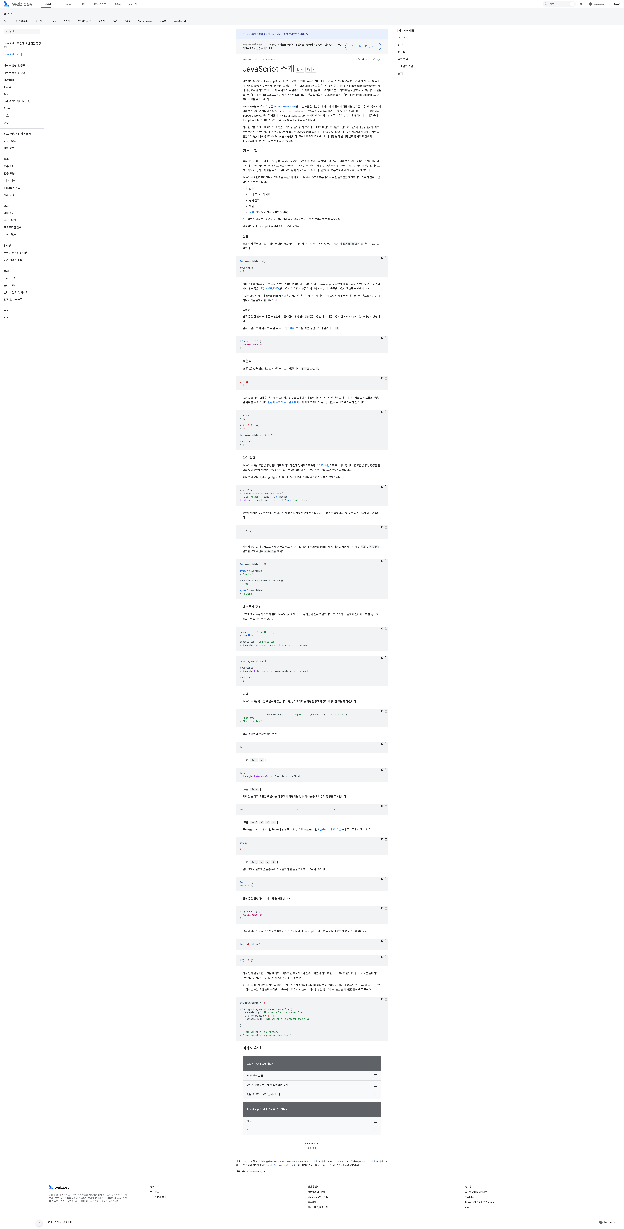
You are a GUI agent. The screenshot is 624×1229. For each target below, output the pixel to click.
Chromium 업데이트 (318, 1197)
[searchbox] (22, 31)
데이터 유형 (322, 465)
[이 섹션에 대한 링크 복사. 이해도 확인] (264, 1049)
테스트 (163, 21)
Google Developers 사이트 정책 (281, 1165)
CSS (127, 21)
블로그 (117, 3)
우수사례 (132, 3)
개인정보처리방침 (63, 1222)
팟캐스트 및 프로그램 (318, 1207)
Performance (144, 21)
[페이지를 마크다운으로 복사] (309, 69)
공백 (251, 212)
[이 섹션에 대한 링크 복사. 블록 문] (253, 310)
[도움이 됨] (374, 59)
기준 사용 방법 (99, 3)
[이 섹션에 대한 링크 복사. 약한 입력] (258, 458)
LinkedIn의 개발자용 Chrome (479, 1202)
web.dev (247, 59)
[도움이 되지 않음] (379, 59)
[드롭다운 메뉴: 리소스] (55, 4)
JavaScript (180, 21)
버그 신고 (154, 1191)
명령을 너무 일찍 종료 (329, 829)
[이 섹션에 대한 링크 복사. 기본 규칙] (261, 151)
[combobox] (559, 4)
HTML (53, 21)
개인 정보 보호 (21, 21)
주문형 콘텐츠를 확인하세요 (295, 34)
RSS (467, 1207)
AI (5, 21)
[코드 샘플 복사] (386, 258)
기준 (83, 3)
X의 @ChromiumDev (476, 1191)
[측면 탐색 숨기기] (39, 1223)
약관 (50, 1222)
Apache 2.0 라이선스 (367, 1161)
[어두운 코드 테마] (382, 258)
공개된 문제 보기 (158, 1197)
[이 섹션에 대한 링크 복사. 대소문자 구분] (264, 607)
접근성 (38, 21)
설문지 (101, 21)
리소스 (48, 3)
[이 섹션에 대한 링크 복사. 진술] (251, 236)
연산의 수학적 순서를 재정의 (283, 402)
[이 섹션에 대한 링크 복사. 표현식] (254, 361)
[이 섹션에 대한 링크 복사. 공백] (251, 694)
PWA (115, 21)
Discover (68, 3)
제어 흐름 (295, 328)
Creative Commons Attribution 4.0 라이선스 (297, 1161)
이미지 (66, 21)
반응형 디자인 (84, 21)
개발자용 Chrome (316, 1191)
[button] (312, 1076)
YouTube (469, 1197)
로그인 (617, 3)
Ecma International (285, 106)
